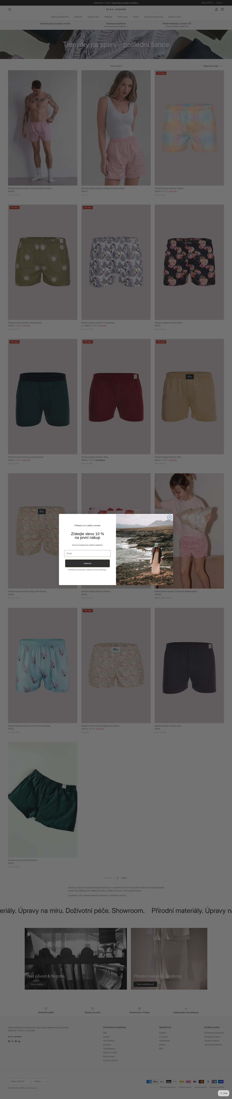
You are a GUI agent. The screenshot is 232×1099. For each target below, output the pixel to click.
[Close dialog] (169, 517)
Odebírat (87, 563)
